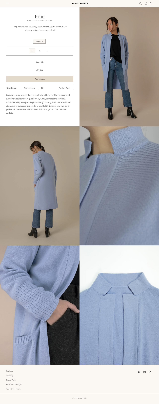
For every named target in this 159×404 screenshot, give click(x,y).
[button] (7, 3)
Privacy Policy (11, 380)
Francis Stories (82, 398)
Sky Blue (39, 41)
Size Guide (40, 62)
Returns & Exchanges (14, 384)
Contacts (9, 371)
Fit (42, 88)
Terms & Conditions (13, 389)
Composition (29, 88)
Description (11, 88)
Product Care (64, 88)
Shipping (9, 375)
